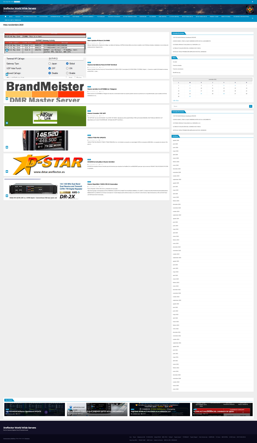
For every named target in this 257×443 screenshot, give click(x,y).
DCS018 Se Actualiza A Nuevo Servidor (101, 162)
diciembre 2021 (177, 332)
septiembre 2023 (177, 257)
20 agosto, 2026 (74, 413)
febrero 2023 (176, 282)
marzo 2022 (176, 321)
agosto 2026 (176, 140)
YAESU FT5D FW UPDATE (96, 138)
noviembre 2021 (177, 335)
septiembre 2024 (177, 215)
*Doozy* (17, 16)
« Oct (174, 100)
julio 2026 (175, 144)
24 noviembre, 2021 (93, 91)
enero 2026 (175, 165)
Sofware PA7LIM (55, 16)
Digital (89, 38)
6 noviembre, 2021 (93, 140)
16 (190, 91)
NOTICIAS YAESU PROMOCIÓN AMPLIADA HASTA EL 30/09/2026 (189, 51)
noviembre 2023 (177, 250)
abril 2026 (175, 154)
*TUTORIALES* (101, 16)
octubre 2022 (176, 296)
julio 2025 (175, 186)
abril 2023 (175, 275)
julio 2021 (175, 350)
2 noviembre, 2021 (93, 186)
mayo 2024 (175, 229)
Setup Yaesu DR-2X (201, 16)
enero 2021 (175, 371)
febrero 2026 (176, 161)
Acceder (175, 61)
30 (190, 96)
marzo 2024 (176, 236)
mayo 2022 (175, 314)
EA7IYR (102, 43)
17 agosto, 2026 (199, 413)
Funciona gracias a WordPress (9, 438)
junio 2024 (175, 225)
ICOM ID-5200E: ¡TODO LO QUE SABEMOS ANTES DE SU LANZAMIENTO (192, 41)
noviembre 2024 (177, 207)
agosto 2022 (176, 303)
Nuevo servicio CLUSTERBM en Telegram (102, 89)
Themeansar (27, 438)
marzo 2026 (176, 158)
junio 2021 (175, 353)
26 (224, 93)
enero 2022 (175, 328)
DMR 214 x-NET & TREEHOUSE (13, 20)
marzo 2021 (176, 364)
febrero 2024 (176, 239)
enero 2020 (175, 389)
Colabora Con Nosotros (241, 16)
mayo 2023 (175, 271)
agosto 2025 (176, 183)
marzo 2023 (176, 279)
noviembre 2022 (177, 293)
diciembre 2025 (177, 168)
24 (201, 93)
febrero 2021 (176, 367)
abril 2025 (175, 193)
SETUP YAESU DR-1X (187, 16)
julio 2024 (175, 222)
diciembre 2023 (177, 247)
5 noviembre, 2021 (93, 164)
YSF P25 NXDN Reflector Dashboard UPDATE (184, 37)
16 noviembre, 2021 (93, 115)
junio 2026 (175, 147)
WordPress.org (176, 72)
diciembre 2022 (177, 289)
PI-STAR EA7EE (44, 16)
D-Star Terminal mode (130, 16)
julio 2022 (175, 307)
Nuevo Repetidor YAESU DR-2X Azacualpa (102, 184)
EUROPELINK (143, 16)
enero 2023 (175, 286)
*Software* (75, 16)
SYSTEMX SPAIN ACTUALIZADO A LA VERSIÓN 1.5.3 (186, 44)
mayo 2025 (175, 190)
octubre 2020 (176, 382)
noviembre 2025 (177, 172)
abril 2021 (175, 360)
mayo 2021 (175, 357)
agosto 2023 (176, 261)
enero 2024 (175, 243)
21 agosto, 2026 (11, 413)
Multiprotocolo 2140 (30, 16)
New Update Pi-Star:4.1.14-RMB (98, 40)
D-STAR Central (174, 16)
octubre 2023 (176, 254)
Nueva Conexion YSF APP (96, 113)
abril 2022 (175, 318)
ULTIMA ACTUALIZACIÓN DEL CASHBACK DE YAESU (187, 48)
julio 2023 (175, 264)
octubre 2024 (176, 211)
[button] (252, 18)
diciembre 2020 (177, 374)
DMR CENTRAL (163, 16)
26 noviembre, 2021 (93, 67)
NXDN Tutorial (225, 16)
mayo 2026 (175, 151)
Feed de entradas (177, 65)
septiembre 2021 (177, 343)
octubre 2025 (176, 176)
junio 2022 (175, 311)
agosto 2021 (176, 346)
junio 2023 (175, 268)
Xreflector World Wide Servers (19, 8)
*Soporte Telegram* (114, 16)
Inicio (11, 16)
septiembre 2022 (177, 300)
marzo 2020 (176, 385)
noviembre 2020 (177, 378)
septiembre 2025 (177, 179)
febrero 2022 (176, 325)
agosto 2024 (176, 218)
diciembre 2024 (177, 204)
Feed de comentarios (178, 69)
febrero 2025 (176, 200)
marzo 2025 (176, 197)
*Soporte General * (88, 16)
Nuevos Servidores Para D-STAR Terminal (102, 65)
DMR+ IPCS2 (66, 16)
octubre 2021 (176, 339)
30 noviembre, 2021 (93, 43)
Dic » (177, 100)
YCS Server (152, 16)
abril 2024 (175, 232)
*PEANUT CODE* (214, 16)
